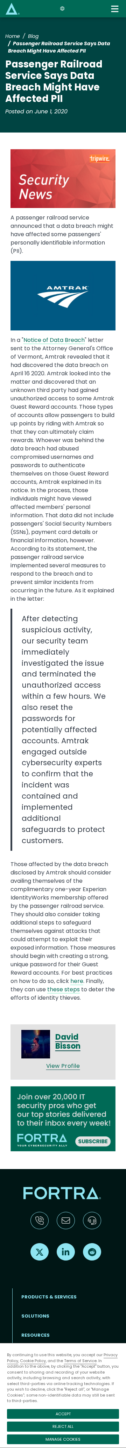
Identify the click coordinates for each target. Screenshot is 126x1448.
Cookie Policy (33, 1360)
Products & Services (49, 1297)
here (76, 981)
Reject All (63, 1426)
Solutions (35, 1316)
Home (12, 36)
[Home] (13, 9)
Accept (63, 1414)
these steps (63, 989)
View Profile (63, 1066)
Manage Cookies (63, 1439)
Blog (33, 36)
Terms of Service (80, 1360)
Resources (35, 1335)
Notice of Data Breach (54, 340)
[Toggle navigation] (115, 9)
